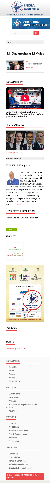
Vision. (11, 370)
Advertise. (12, 411)
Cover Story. (13, 423)
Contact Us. (13, 453)
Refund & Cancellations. (18, 464)
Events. (11, 374)
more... (19, 204)
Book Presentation (34, 64)
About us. (12, 367)
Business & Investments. (18, 430)
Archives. (12, 401)
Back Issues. (13, 397)
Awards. (11, 377)
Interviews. (13, 437)
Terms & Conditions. (17, 461)
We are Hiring (14, 381)
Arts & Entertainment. (17, 434)
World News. (13, 427)
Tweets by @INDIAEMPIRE (17, 348)
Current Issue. (14, 393)
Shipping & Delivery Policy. (19, 468)
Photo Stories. (14, 441)
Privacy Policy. (14, 457)
